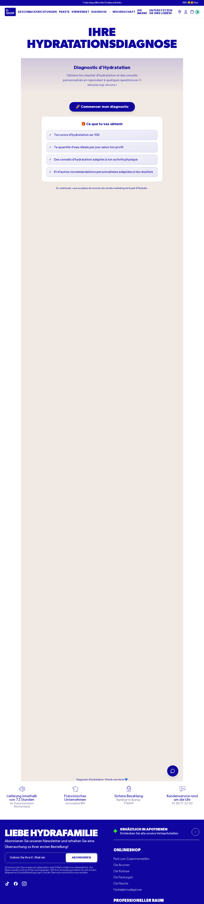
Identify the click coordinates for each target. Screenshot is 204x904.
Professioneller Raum (139, 901)
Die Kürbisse (121, 871)
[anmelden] (186, 12)
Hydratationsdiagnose (128, 889)
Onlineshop (127, 850)
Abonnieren (81, 857)
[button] (194, 12)
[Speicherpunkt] (180, 12)
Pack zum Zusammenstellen (131, 859)
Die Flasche (121, 883)
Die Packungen (123, 877)
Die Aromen (122, 865)
